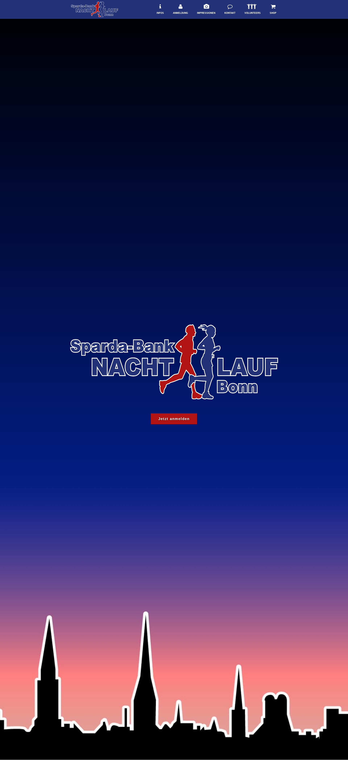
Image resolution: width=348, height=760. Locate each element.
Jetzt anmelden (174, 419)
